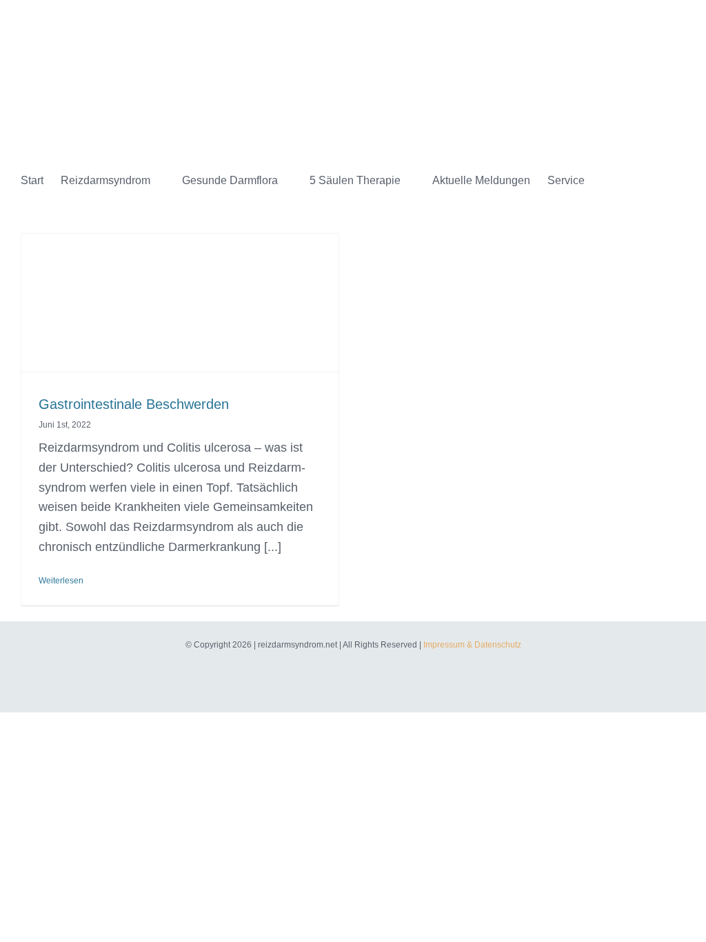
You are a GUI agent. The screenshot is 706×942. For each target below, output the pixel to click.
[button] (620, 180)
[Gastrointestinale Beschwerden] (180, 320)
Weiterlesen (61, 580)
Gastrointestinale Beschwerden (134, 404)
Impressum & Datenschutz (472, 645)
